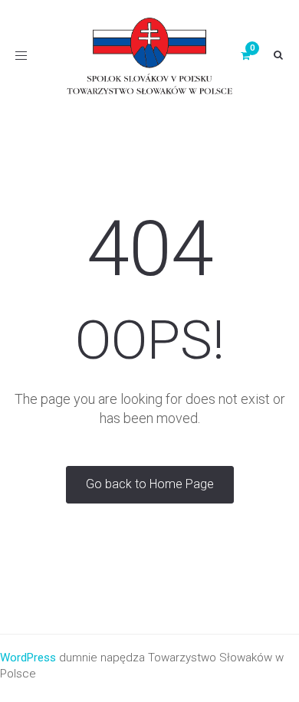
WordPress (28, 657)
